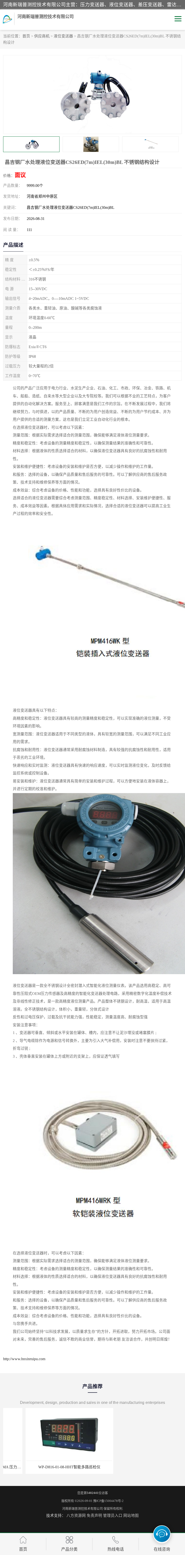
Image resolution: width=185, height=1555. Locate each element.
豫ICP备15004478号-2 (108, 1501)
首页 (26, 36)
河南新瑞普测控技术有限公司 (82, 1508)
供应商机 (42, 36)
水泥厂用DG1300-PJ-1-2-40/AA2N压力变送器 (138, 1467)
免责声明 (94, 1515)
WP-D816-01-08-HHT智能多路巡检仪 (47, 1467)
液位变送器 (63, 36)
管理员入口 (112, 1515)
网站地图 (131, 1515)
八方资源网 (76, 1515)
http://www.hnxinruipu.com (24, 1359)
